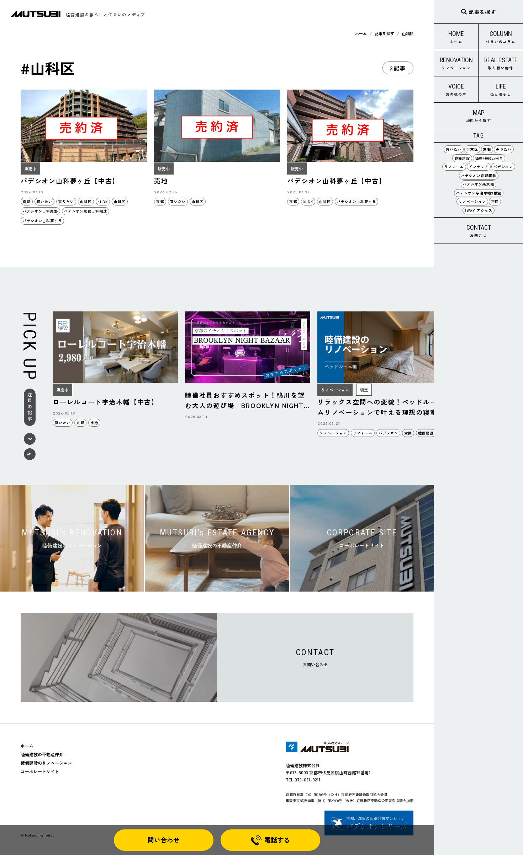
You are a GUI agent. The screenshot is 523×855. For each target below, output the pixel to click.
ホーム (361, 33)
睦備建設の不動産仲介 (42, 754)
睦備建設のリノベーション (46, 763)
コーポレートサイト (40, 771)
